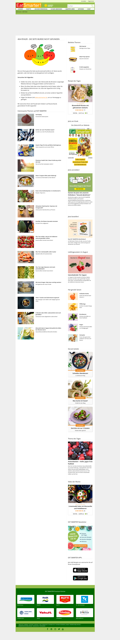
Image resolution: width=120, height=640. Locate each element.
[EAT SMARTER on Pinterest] (51, 629)
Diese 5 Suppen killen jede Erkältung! (46, 175)
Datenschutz (51, 624)
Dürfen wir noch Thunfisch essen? (45, 130)
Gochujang (39, 114)
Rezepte (28, 9)
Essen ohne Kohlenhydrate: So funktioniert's (48, 191)
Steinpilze (82, 335)
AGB (40, 624)
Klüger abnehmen (56, 9)
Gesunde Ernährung (41, 9)
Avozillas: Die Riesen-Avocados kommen (47, 221)
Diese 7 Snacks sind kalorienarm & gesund (47, 297)
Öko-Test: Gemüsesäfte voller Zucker (46, 252)
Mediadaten (36, 626)
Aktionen (81, 9)
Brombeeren (82, 314)
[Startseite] (28, 5)
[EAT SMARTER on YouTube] (63, 629)
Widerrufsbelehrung (75, 624)
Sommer (20, 9)
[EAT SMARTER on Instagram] (55, 629)
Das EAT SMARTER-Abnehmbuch (77, 239)
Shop (89, 9)
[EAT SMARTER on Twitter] (59, 629)
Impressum (44, 624)
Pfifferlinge (82, 304)
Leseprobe (71, 157)
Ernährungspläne (84, 67)
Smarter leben (70, 9)
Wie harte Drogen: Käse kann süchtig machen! (48, 282)
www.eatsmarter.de (41, 97)
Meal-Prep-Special (84, 56)
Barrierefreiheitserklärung (25, 626)
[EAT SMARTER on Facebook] (47, 629)
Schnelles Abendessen (80, 373)
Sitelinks (31, 624)
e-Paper (90, 157)
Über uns (21, 624)
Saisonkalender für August (77, 275)
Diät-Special (82, 46)
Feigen (81, 324)
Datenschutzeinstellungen (62, 624)
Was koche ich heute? (80, 401)
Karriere (26, 624)
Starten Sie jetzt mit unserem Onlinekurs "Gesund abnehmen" (79, 194)
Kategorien (42, 626)
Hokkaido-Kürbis (84, 293)
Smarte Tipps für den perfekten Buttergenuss (48, 145)
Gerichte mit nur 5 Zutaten (80, 428)
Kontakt (36, 624)
